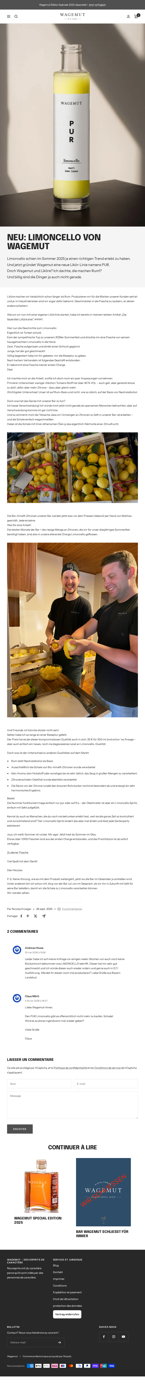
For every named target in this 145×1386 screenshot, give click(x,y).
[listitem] (21, 916)
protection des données (67, 1305)
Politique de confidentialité (70, 1068)
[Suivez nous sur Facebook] (104, 1337)
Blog (56, 1265)
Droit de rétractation (65, 1299)
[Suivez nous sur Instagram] (113, 1337)
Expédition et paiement (67, 1292)
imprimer (59, 1279)
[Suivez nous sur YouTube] (123, 1337)
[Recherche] (16, 16)
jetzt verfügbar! (97, 4)
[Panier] (136, 16)
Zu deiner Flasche (17, 852)
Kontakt (58, 1272)
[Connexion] (128, 16)
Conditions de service (107, 1068)
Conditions (60, 1285)
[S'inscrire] (59, 1342)
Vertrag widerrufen (67, 1314)
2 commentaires (72, 909)
